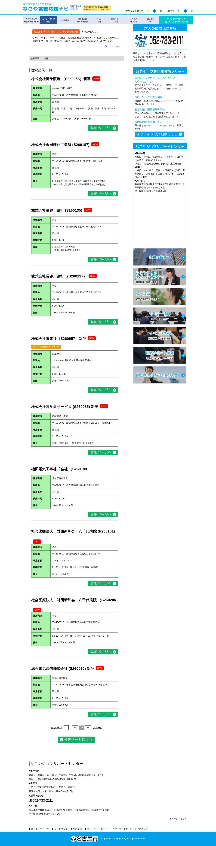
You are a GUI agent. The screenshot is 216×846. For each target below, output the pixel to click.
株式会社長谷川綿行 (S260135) (56, 210)
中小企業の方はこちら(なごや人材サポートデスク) (176, 20)
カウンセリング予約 (48, 20)
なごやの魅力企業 (133, 20)
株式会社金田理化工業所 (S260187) (60, 145)
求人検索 (65, 20)
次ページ (97, 727)
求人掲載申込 (150, 20)
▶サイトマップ (60, 829)
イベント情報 (99, 20)
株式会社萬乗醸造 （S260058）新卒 (61, 79)
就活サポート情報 (116, 20)
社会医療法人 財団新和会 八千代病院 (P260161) (73, 531)
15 (88, 727)
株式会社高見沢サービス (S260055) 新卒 (64, 407)
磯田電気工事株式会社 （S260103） (61, 469)
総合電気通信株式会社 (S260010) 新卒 (62, 668)
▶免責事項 (76, 829)
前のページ (56, 727)
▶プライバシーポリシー (97, 829)
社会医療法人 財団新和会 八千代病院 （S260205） (75, 600)
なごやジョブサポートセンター (31, 20)
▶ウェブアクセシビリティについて (130, 829)
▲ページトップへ (178, 818)
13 (75, 727)
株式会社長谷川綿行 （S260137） (59, 276)
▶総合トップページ (39, 829)
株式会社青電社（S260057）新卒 (58, 339)
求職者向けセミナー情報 (82, 20)
